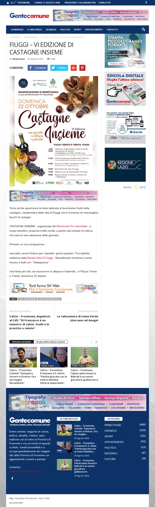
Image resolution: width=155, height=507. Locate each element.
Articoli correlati (21, 341)
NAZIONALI (111, 453)
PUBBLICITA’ (105, 2)
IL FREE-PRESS (34, 29)
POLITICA (65, 29)
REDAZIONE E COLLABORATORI (80, 2)
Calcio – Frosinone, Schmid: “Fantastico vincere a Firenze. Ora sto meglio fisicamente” (22, 376)
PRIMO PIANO (17, 366)
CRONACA (51, 29)
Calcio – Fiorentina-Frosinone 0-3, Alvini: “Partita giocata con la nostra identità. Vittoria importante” (53, 376)
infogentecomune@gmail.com (25, 471)
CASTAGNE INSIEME (27, 299)
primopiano (54, 299)
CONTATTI (112, 29)
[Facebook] (146, 2)
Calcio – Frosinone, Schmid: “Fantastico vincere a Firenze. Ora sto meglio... (86, 430)
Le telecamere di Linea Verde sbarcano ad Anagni (77, 318)
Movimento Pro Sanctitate (72, 226)
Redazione (19, 58)
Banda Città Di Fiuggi (40, 257)
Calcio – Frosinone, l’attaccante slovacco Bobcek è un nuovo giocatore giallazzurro (84, 374)
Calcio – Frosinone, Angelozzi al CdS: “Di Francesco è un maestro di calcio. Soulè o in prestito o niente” (29, 322)
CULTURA (110, 459)
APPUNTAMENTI (94, 29)
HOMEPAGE (17, 29)
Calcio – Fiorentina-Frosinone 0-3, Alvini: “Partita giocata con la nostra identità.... (85, 447)
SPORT (77, 29)
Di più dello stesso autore (50, 341)
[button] (143, 29)
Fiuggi (42, 299)
